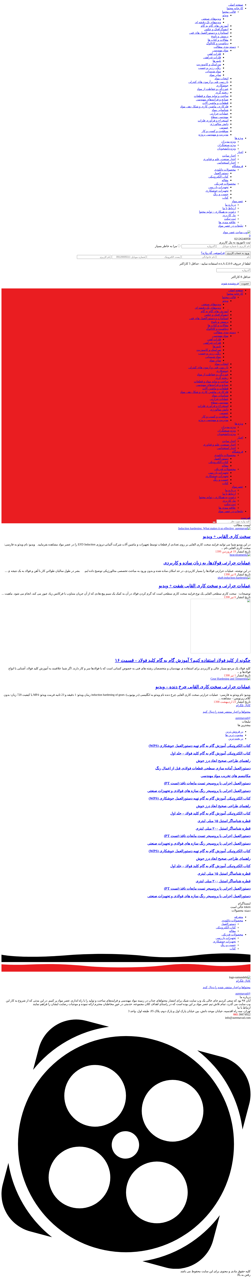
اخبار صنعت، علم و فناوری (219, 159)
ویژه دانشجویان (226, 148)
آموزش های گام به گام (214, 25)
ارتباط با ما (229, 208)
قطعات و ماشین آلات (215, 103)
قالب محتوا (229, 11)
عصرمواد (237, 201)
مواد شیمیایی (213, 71)
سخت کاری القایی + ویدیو (227, 536)
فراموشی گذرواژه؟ (213, 252)
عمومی (223, 127)
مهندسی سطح (219, 117)
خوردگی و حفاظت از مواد (212, 88)
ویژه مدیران (228, 141)
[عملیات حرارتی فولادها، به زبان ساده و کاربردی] (240, 554)
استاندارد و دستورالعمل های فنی (208, 32)
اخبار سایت (229, 155)
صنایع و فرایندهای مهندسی (212, 99)
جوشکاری (222, 85)
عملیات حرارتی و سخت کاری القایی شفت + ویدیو (205, 585)
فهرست (246, 517)
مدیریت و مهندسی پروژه (213, 134)
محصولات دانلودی (225, 169)
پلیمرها (217, 60)
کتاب (225, 197)
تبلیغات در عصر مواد (230, 225)
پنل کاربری (229, 215)
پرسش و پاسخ (219, 36)
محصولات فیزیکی (225, 183)
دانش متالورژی (219, 124)
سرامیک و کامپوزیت (208, 64)
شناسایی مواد (220, 110)
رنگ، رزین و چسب (209, 67)
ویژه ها (239, 138)
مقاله (225, 180)
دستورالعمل (221, 173)
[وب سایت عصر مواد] (237, 232)
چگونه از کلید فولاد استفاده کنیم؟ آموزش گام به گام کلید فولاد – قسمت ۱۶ (183, 660)
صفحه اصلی (235, 4)
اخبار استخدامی (226, 162)
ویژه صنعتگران (227, 145)
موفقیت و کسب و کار (215, 131)
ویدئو (225, 15)
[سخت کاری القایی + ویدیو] (214, 528)
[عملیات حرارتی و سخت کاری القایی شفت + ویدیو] (234, 577)
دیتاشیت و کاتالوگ (217, 43)
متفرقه (238, 916)
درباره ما (230, 204)
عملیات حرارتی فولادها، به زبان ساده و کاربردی (207, 562)
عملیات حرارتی (219, 113)
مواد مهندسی (220, 50)
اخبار (240, 152)
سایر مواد (215, 74)
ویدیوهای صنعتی (211, 18)
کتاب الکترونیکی (218, 176)
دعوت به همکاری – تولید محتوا (217, 211)
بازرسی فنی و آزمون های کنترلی (208, 81)
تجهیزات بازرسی (218, 187)
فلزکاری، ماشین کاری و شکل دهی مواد (204, 106)
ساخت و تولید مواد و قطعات (211, 95)
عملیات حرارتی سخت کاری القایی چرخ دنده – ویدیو (203, 686)
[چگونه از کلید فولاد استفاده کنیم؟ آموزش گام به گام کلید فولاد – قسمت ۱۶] (221, 652)
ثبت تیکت (230, 218)
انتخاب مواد (221, 78)
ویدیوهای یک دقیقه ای (208, 22)
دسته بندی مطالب (225, 46)
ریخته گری (221, 92)
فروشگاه (237, 166)
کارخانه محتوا (235, 8)
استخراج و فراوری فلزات (213, 120)
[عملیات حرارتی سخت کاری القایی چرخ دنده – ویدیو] (230, 678)
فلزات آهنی (214, 53)
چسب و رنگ (220, 194)
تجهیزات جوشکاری (217, 190)
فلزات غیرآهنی (212, 57)
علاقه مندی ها (227, 222)
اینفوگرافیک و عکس (216, 29)
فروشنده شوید (230, 283)
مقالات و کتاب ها (218, 39)
